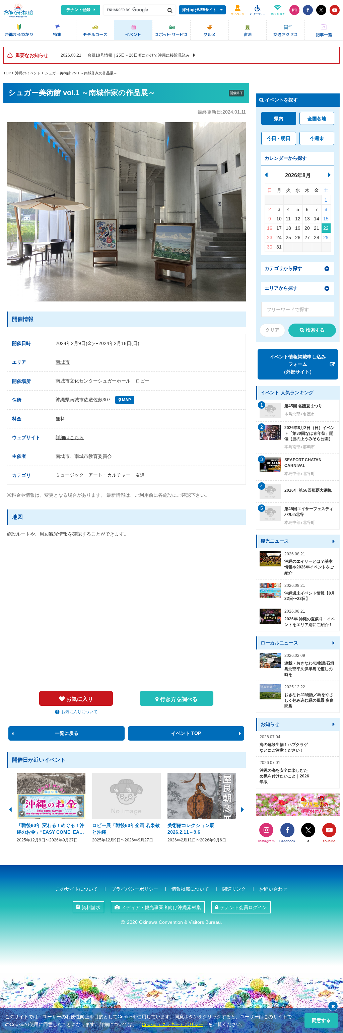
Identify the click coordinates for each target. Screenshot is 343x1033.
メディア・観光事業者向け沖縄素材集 (161, 907)
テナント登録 (78, 9)
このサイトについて (77, 889)
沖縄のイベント (28, 73)
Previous (10, 809)
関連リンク (234, 889)
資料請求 (91, 907)
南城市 (63, 362)
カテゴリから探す (283, 268)
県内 (278, 118)
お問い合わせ (273, 889)
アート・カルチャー (109, 475)
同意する (321, 1020)
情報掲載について (190, 889)
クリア (272, 330)
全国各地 (316, 118)
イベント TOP (186, 733)
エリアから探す (281, 288)
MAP (126, 400)
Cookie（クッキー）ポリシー (172, 1024)
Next (242, 809)
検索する (315, 330)
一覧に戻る (66, 733)
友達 (140, 475)
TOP (7, 73)
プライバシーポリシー (134, 889)
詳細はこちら (70, 437)
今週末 (317, 138)
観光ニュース (275, 541)
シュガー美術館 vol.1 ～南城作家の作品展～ (81, 73)
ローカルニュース (279, 642)
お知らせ (270, 724)
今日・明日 (278, 138)
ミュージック (70, 475)
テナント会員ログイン (243, 907)
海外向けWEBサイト (199, 10)
